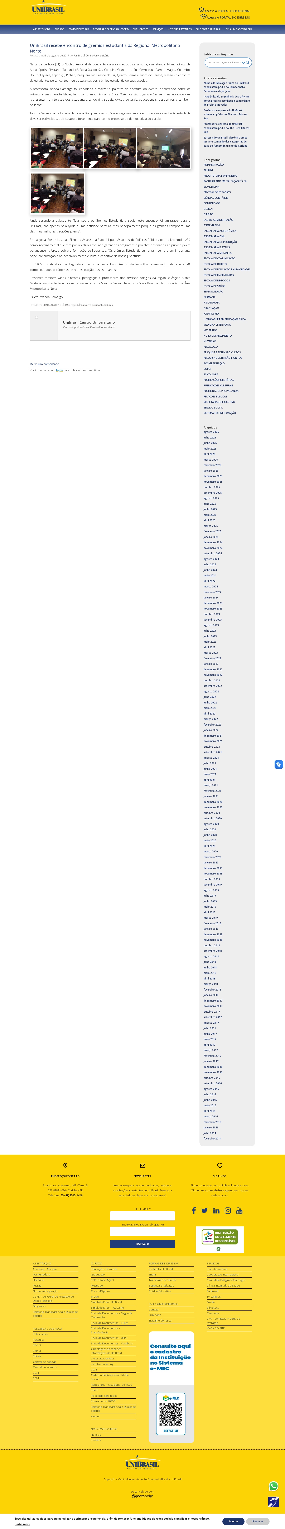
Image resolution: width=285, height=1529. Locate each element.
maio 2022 (210, 708)
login (59, 370)
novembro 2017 (213, 1006)
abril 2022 (209, 713)
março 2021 (211, 785)
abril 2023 (209, 647)
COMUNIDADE (212, 203)
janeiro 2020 (211, 862)
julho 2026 (210, 437)
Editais (37, 1356)
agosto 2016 (211, 1089)
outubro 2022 (212, 680)
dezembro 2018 (213, 934)
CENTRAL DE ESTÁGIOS (217, 192)
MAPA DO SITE (216, 1328)
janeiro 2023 (211, 664)
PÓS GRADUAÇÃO (214, 363)
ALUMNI (208, 170)
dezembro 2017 (213, 1000)
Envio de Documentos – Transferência (105, 1330)
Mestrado (97, 1285)
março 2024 (211, 586)
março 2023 (211, 653)
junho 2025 (210, 509)
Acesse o (227, 11)
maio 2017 (210, 1039)
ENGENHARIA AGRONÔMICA (220, 231)
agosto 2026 (211, 432)
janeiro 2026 (211, 470)
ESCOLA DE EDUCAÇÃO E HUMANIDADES (227, 269)
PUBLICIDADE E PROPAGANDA (221, 391)
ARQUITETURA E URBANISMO (220, 175)
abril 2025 (209, 520)
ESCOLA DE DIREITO (215, 264)
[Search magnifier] (247, 62)
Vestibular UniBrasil (161, 1269)
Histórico (38, 1280)
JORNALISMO (211, 313)
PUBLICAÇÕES (140, 29)
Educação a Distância (104, 1269)
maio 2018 (210, 973)
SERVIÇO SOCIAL (213, 407)
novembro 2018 (213, 940)
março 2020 (211, 851)
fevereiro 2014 (212, 1138)
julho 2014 (210, 1133)
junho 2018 (210, 967)
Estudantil (97, 304)
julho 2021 (210, 763)
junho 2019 (210, 901)
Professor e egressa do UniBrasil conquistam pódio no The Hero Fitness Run (227, 128)
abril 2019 (209, 912)
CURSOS (59, 29)
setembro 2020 (213, 818)
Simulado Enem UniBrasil (106, 1302)
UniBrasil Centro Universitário (92, 55)
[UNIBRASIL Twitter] (207, 1210)
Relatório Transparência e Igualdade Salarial (55, 1314)
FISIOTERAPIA (211, 302)
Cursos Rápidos (100, 1291)
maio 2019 (210, 906)
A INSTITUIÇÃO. (42, 29)
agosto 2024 (211, 559)
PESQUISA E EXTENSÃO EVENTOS (223, 358)
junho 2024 (210, 570)
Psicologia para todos (104, 1396)
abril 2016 (209, 1111)
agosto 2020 (211, 824)
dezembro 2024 (213, 542)
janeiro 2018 (211, 995)
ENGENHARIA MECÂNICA (218, 253)
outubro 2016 (212, 1078)
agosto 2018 (211, 956)
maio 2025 (210, 515)
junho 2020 (210, 835)
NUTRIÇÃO (210, 341)
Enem (94, 1390)
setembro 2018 (213, 951)
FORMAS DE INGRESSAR (164, 1263)
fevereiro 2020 (212, 857)
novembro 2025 (213, 481)
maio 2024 (210, 575)
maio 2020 (210, 840)
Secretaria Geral (217, 1269)
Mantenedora (41, 1274)
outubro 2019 (212, 879)
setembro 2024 (213, 553)
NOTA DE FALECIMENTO (218, 335)
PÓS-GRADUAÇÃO (102, 1280)
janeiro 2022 (211, 730)
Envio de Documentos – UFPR (109, 1338)
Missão (37, 1285)
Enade (211, 1302)
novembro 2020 (213, 807)
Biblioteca (213, 1307)
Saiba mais (22, 1524)
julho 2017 (210, 1028)
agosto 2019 (211, 890)
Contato (154, 1309)
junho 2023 (210, 636)
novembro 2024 (213, 548)
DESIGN (208, 209)
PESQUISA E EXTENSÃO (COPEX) (111, 29)
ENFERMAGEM (212, 225)
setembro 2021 (213, 752)
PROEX (37, 1345)
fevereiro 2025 (212, 531)
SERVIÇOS (158, 29)
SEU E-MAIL (143, 1209)
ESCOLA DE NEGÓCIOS (217, 280)
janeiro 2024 (211, 597)
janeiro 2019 (211, 929)
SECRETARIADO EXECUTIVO (219, 402)
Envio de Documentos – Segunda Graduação (111, 1315)
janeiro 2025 (211, 537)
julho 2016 (210, 1094)
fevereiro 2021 (212, 791)
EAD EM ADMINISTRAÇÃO (218, 220)
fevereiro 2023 (212, 658)
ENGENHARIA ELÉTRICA (217, 247)
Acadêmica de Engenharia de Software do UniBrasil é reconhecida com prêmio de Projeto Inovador (227, 100)
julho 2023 (210, 630)
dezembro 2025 (213, 476)
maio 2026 (210, 448)
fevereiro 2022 (212, 724)
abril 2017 (209, 1045)
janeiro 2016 (211, 1127)
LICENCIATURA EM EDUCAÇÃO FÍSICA (225, 319)
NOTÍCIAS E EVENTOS (180, 29)
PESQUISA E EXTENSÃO (47, 1328)
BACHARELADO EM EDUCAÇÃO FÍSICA (225, 181)
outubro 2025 (212, 487)
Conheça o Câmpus (45, 1269)
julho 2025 (210, 504)
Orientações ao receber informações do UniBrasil (106, 1351)
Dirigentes (39, 1306)
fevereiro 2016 (212, 1122)
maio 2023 (210, 641)
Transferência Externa (162, 1280)
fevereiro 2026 (212, 465)
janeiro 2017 (211, 1061)
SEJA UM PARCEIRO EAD (239, 29)
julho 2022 (210, 697)
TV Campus (214, 1296)
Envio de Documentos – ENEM (109, 1323)
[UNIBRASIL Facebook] (196, 1210)
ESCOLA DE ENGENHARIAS (219, 275)
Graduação (98, 1274)
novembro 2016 (213, 1072)
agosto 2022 (211, 691)
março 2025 (211, 526)
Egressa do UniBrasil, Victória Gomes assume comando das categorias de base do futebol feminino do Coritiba (225, 141)
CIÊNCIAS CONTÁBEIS (216, 198)
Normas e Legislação (45, 1291)
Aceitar (233, 1521)
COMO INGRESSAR (78, 29)
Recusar (257, 1521)
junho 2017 (210, 1034)
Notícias (96, 1435)
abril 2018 (209, 978)
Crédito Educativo (160, 1291)
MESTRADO (210, 330)
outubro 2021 (212, 746)
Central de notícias (44, 1362)
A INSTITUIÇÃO (42, 1263)
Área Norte (84, 304)
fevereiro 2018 (212, 989)
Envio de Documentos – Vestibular (112, 1343)
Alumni (95, 1416)
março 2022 (211, 719)
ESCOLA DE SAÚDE (214, 286)
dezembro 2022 (213, 669)
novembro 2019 (213, 873)
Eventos (96, 1440)
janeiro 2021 (211, 796)
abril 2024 (209, 581)
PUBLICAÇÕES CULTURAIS (218, 385)
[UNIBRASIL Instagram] (230, 1210)
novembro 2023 (213, 608)
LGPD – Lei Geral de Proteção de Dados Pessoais (53, 1299)
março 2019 (211, 917)
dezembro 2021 (213, 735)
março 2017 (211, 1050)
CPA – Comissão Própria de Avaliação (223, 1321)
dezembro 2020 (213, 802)
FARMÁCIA (210, 297)
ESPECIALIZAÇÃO (213, 291)
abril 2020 (209, 846)
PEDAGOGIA (211, 347)
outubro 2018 (212, 945)
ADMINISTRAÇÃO (214, 164)
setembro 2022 (213, 686)
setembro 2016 (213, 1083)
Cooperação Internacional (223, 1274)
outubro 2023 (212, 614)
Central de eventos (45, 1367)
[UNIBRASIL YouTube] (242, 1210)
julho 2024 (210, 564)
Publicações (40, 1334)
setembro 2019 (213, 884)
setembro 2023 (213, 619)
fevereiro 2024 (212, 592)
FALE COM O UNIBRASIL (209, 29)
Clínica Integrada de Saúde (223, 1285)
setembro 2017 (213, 1017)
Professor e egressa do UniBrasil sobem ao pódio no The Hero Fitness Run (225, 114)
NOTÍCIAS (63, 304)
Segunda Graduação (161, 1285)
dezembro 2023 (213, 603)
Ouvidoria (155, 1315)
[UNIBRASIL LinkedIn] (219, 1210)
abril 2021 (209, 780)
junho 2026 (210, 443)
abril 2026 (209, 454)
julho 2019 (210, 895)
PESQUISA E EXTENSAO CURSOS (222, 352)
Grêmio (108, 304)
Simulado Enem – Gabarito (107, 1307)
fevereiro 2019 (212, 923)
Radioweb (213, 1291)
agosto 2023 (211, 625)
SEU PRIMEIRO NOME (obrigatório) (143, 1224)
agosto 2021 (211, 758)
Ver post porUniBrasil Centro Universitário (89, 327)
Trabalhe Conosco (160, 1320)
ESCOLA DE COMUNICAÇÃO (219, 258)
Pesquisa (38, 1340)
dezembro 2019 (213, 868)
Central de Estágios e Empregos (226, 1280)
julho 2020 (210, 829)
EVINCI (37, 1351)
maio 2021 (210, 774)
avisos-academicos (102, 1358)
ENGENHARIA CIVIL (214, 236)
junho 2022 (210, 702)
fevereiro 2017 (212, 1056)
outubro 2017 (212, 1011)
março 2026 (211, 459)
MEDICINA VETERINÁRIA (217, 324)
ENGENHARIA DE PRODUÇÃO (220, 242)
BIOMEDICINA (211, 187)
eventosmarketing (102, 1364)
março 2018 (211, 984)
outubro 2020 (212, 813)
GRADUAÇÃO (50, 304)
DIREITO (208, 214)
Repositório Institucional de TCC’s (111, 1385)
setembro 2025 (213, 493)
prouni (95, 1296)
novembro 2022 (213, 675)
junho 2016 (210, 1100)
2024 (36, 1373)
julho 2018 (210, 962)
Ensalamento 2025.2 (103, 1401)
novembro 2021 (213, 741)
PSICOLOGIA (211, 374)
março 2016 (211, 1116)
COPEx (207, 369)
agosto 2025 (211, 498)
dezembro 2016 (213, 1067)
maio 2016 (210, 1105)
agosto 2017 (211, 1022)
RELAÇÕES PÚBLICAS (215, 396)
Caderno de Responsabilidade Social (110, 1377)
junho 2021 (210, 769)
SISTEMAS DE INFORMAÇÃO (220, 413)
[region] (219, 1239)
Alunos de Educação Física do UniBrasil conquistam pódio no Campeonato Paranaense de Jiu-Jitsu (226, 87)
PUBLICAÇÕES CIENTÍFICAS (219, 380)
